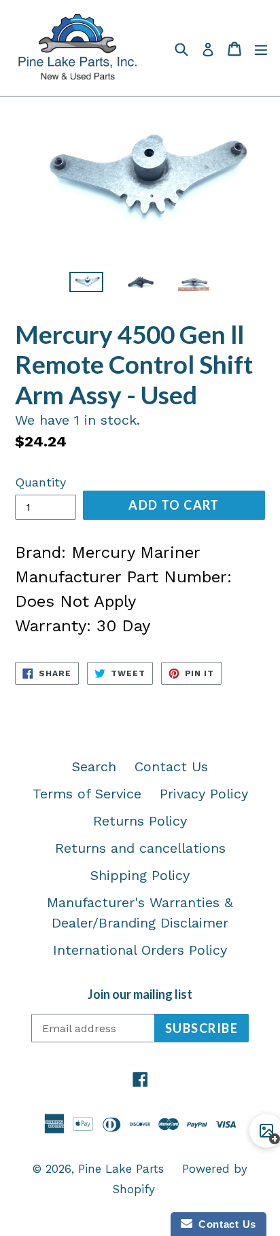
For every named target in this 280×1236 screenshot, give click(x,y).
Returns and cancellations (140, 848)
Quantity (40, 482)
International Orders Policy (140, 950)
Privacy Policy (204, 793)
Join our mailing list (140, 994)
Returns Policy (140, 821)
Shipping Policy (140, 875)
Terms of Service (87, 793)
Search (94, 766)
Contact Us (171, 766)
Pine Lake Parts (121, 1169)
